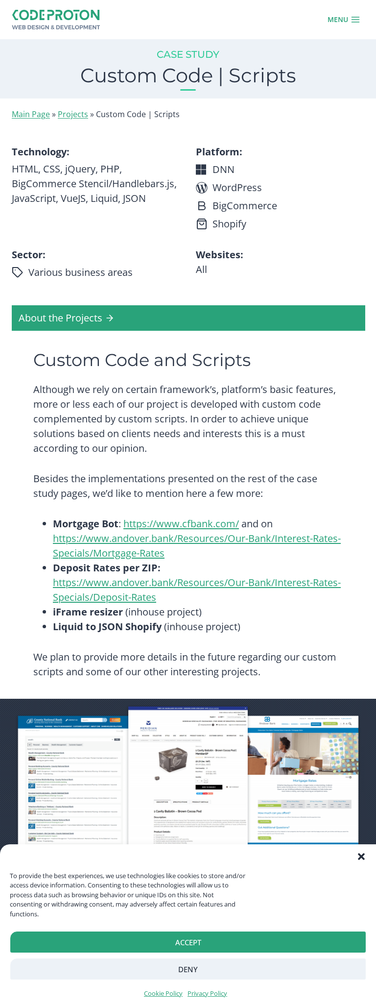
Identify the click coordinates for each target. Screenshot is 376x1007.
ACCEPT (188, 942)
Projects (73, 114)
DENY (188, 969)
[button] (361, 856)
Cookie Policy (163, 993)
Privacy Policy (207, 993)
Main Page (31, 114)
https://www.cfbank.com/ (181, 523)
